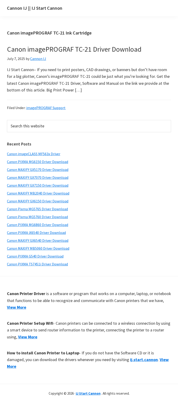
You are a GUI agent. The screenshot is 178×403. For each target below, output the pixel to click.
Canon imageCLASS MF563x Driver (33, 153)
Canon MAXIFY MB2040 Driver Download (38, 193)
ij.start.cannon (144, 359)
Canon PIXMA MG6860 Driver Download (37, 224)
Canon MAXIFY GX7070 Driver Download (37, 177)
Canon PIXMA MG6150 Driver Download (37, 161)
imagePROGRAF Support (46, 107)
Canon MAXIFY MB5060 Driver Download (38, 248)
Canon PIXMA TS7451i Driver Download (37, 264)
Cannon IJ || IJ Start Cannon (34, 8)
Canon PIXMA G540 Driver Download (35, 256)
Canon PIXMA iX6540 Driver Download (36, 232)
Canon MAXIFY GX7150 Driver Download (37, 185)
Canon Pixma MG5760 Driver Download (37, 216)
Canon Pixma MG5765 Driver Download (37, 209)
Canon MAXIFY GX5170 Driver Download (37, 169)
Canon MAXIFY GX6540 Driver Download (37, 240)
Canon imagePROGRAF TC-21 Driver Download (74, 49)
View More (16, 307)
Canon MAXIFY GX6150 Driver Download (37, 201)
